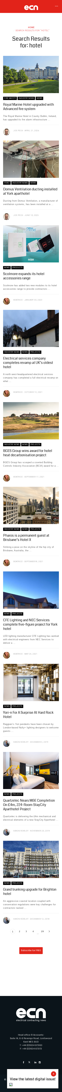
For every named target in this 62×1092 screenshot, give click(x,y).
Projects (35, 352)
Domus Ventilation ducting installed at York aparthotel (30, 191)
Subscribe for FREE (31, 950)
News (39, 98)
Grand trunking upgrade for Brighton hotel (29, 891)
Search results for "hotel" (32, 30)
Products (17, 267)
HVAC (7, 183)
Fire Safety (10, 98)
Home (31, 27)
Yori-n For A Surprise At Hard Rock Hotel (28, 714)
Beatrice (18, 300)
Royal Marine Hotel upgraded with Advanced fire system (28, 106)
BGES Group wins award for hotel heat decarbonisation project (27, 453)
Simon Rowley (20, 742)
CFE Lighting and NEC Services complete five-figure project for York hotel (30, 624)
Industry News (26, 98)
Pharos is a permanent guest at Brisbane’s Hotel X (26, 537)
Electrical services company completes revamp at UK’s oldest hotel (28, 363)
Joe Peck (18, 131)
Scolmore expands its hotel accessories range (23, 276)
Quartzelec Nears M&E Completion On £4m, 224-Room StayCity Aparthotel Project (29, 805)
